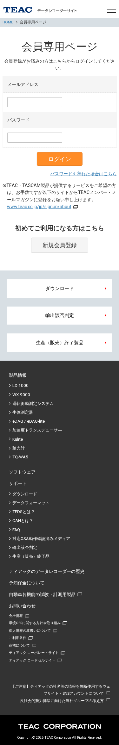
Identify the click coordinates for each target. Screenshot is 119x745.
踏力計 (18, 448)
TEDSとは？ (23, 511)
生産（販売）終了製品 (59, 342)
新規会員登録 (60, 245)
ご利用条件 (17, 638)
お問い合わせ (22, 605)
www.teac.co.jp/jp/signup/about (39, 206)
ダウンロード (59, 288)
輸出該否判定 (59, 315)
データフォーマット (31, 502)
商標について (19, 645)
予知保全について (26, 582)
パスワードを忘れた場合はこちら (83, 173)
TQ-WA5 (20, 457)
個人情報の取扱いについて (30, 631)
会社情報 (16, 616)
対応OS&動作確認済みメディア (41, 538)
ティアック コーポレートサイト (34, 653)
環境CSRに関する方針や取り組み (35, 623)
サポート (18, 483)
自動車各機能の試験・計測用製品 (42, 594)
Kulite (17, 439)
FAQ (16, 529)
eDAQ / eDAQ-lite (28, 421)
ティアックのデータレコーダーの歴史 (46, 571)
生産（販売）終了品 (31, 556)
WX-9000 (21, 394)
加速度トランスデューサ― (37, 430)
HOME (8, 22)
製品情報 (18, 375)
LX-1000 (20, 385)
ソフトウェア (22, 472)
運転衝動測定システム (33, 403)
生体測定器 (22, 412)
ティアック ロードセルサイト (32, 660)
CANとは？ (22, 520)
